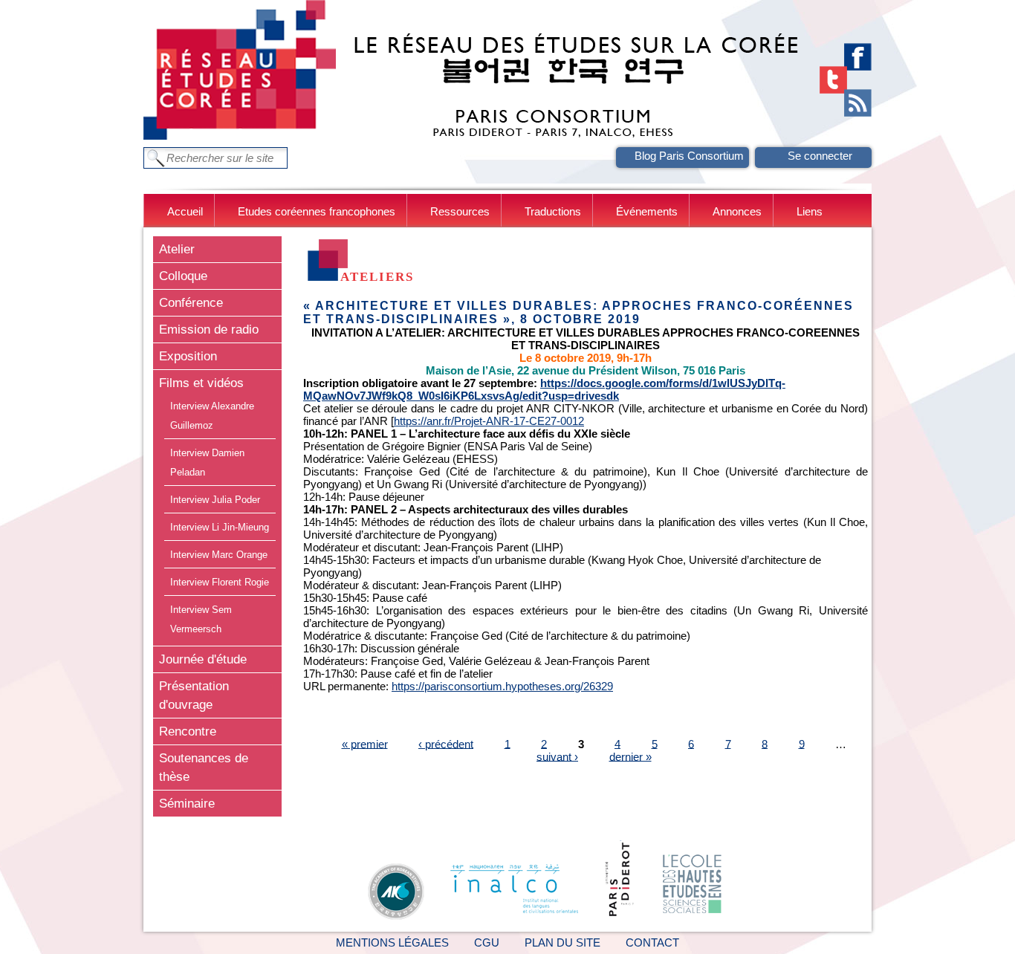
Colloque (183, 275)
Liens (810, 211)
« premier (365, 743)
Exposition (188, 356)
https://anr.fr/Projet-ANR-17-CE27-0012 (489, 421)
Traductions (553, 211)
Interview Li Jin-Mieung (219, 527)
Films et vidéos (201, 382)
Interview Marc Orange (218, 554)
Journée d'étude (203, 659)
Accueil (185, 211)
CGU (486, 942)
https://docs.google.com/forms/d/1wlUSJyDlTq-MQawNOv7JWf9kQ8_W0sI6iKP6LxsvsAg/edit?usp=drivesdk (544, 389)
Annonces (737, 211)
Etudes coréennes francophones (316, 211)
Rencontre (187, 731)
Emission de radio (209, 329)
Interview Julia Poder (215, 499)
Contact (652, 942)
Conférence (191, 302)
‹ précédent (445, 743)
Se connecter (820, 155)
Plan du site (562, 942)
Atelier (177, 249)
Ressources (460, 211)
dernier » (630, 756)
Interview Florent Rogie (219, 582)
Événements (647, 211)
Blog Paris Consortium (689, 155)
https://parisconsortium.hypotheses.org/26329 (502, 686)
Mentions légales (392, 942)
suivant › (557, 756)
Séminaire (187, 803)
